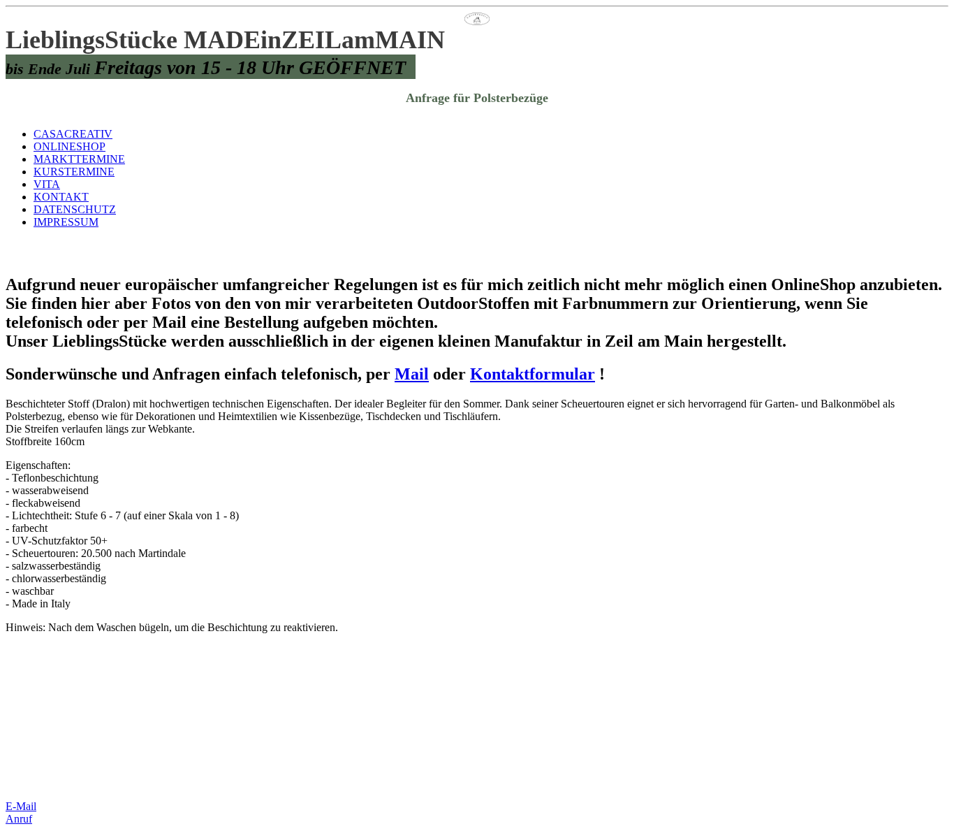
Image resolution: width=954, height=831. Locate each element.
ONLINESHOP (69, 146)
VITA (47, 184)
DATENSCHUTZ (75, 209)
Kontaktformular (532, 374)
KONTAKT (61, 197)
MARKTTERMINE (79, 159)
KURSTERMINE (74, 172)
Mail (412, 374)
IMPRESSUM (66, 222)
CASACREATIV (73, 134)
